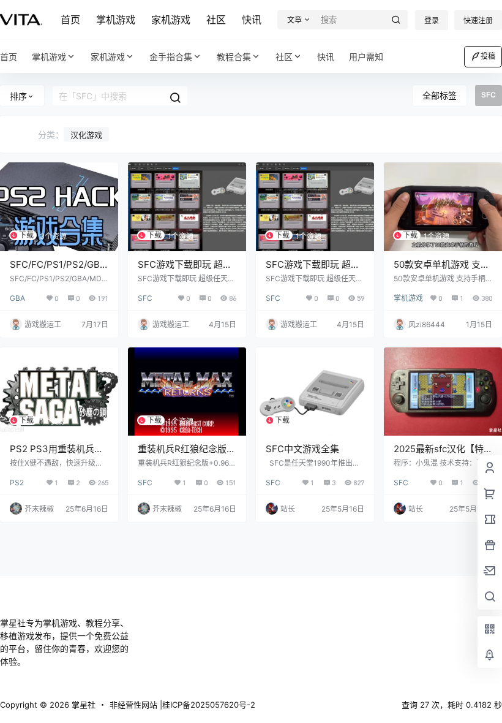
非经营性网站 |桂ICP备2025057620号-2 (182, 705)
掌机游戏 (115, 19)
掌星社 (82, 705)
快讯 (251, 19)
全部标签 (439, 95)
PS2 (17, 482)
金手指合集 (170, 56)
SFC (145, 298)
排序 (18, 96)
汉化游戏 (86, 135)
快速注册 (478, 20)
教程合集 (234, 56)
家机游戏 (170, 19)
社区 (216, 19)
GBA (17, 298)
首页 (70, 19)
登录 (431, 20)
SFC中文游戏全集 (302, 449)
